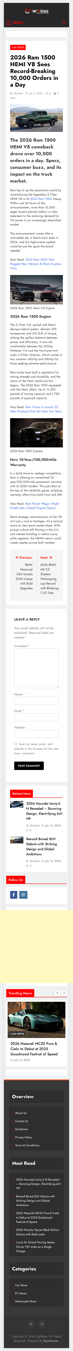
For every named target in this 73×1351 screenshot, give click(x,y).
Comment (21, 646)
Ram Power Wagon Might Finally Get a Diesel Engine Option (34, 505)
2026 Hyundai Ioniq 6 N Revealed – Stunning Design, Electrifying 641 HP (44, 811)
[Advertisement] (36, 946)
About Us (20, 1113)
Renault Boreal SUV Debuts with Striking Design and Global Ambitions (41, 846)
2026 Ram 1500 (41, 199)
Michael (18, 93)
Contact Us (21, 1121)
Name (19, 694)
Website (19, 727)
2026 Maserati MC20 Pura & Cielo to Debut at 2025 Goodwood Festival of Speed (34, 1049)
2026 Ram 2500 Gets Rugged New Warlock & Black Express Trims (35, 263)
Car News (17, 47)
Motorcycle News (25, 1301)
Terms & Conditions (27, 1145)
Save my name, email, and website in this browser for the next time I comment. (36, 749)
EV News (20, 1293)
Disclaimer (21, 1129)
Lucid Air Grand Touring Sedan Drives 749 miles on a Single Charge (35, 1246)
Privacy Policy (23, 1137)
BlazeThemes (50, 1341)
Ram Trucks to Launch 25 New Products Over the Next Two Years (36, 409)
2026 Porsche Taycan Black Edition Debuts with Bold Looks (37, 1232)
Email (19, 711)
